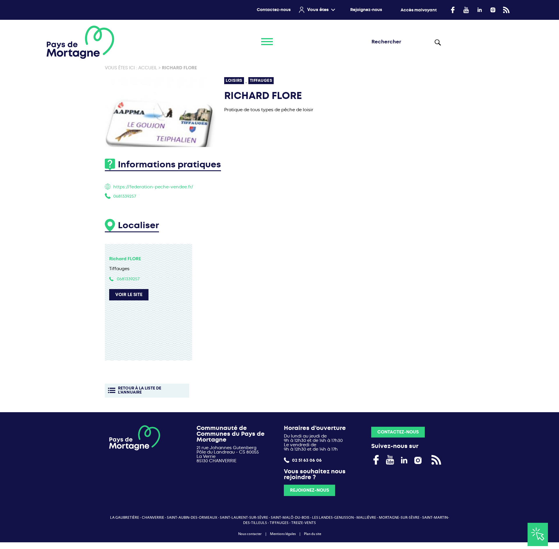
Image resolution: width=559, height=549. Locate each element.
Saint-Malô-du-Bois (290, 517)
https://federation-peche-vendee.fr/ (153, 187)
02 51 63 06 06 (306, 460)
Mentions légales (283, 534)
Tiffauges (279, 522)
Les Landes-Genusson (333, 517)
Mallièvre (366, 517)
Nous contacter (250, 534)
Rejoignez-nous (366, 10)
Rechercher (438, 42)
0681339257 (124, 196)
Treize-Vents (303, 522)
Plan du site (312, 534)
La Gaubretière (124, 517)
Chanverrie (153, 517)
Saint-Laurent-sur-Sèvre (244, 517)
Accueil (147, 68)
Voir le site (128, 294)
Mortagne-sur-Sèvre (399, 517)
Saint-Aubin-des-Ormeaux (192, 517)
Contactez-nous (274, 10)
